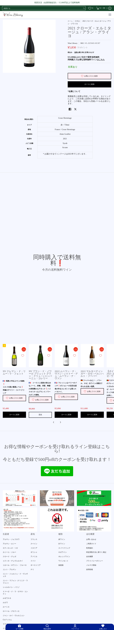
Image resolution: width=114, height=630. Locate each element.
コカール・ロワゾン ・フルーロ (15, 565)
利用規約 (89, 548)
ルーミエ (6, 607)
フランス (34, 539)
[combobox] (42, 8)
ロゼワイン (62, 552)
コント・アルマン (9, 569)
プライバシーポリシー (94, 561)
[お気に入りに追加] (22, 355)
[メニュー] (109, 14)
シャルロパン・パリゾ (11, 587)
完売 (40, 415)
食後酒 (60, 565)
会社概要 (89, 556)
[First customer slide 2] (57, 498)
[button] (70, 109)
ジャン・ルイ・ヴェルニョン (13, 615)
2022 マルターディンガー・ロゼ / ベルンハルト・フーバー (92, 373)
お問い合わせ (91, 539)
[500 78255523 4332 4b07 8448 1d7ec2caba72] (94, 498)
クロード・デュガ (9, 556)
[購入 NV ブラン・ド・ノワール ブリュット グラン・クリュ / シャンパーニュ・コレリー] (40, 355)
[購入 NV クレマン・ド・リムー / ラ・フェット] (14, 355)
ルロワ (5, 603)
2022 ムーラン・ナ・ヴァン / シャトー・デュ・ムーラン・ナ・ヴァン (66, 375)
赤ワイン (61, 539)
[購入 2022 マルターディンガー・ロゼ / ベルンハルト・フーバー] (92, 355)
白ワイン (61, 544)
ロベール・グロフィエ (11, 611)
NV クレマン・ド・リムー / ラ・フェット (14, 372)
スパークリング (64, 548)
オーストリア (36, 565)
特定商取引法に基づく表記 (96, 552)
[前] (54, 422)
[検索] (83, 8)
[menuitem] (100, 8)
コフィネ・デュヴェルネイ (13, 561)
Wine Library (72, 43)
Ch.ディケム (7, 620)
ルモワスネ (7, 598)
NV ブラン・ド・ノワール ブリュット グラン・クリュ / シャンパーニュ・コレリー (40, 375)
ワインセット (63, 561)
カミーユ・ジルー (9, 552)
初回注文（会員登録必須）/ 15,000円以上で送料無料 (57, 3)
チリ (32, 569)
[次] (60, 422)
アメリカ (34, 556)
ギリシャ (34, 552)
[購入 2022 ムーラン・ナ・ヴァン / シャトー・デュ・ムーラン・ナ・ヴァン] (66, 355)
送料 (75, 52)
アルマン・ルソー (9, 544)
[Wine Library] (13, 14)
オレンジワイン (64, 556)
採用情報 (89, 569)
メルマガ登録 (91, 565)
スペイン (34, 544)
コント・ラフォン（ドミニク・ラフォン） (15, 582)
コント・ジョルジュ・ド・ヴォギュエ (15, 575)
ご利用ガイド (91, 544)
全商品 (77, 21)
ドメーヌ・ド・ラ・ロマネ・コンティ (15, 593)
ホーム (70, 21)
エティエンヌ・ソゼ (10, 548)
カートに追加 (89, 84)
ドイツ (33, 561)
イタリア (34, 548)
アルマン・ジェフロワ (11, 539)
